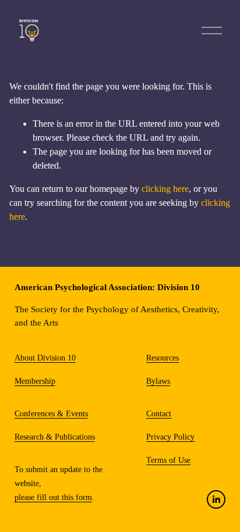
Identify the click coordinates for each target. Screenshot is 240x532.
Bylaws (158, 381)
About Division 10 (45, 358)
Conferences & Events (51, 413)
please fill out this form (53, 497)
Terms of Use (168, 460)
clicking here (165, 189)
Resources (162, 358)
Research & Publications (55, 437)
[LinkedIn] (216, 499)
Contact (158, 413)
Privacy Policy (170, 437)
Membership (35, 381)
